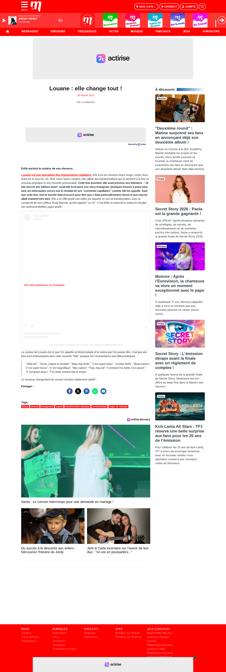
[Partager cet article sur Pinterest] (86, 393)
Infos (56, 637)
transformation (99, 406)
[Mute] (60, 20)
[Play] (5, 21)
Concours (59, 644)
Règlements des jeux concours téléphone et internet (160, 656)
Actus (113, 31)
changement (47, 406)
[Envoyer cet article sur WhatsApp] (94, 393)
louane (25, 406)
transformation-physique (77, 406)
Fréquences (87, 31)
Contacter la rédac (64, 648)
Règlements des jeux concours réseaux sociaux (160, 636)
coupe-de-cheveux (118, 406)
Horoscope (211, 31)
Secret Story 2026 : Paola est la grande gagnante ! (178, 211)
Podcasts (163, 31)
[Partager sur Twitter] (77, 393)
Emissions (58, 31)
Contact (26, 633)
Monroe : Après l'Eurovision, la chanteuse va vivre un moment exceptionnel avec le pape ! (179, 285)
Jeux (186, 31)
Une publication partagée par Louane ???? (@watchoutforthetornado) (85, 344)
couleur (59, 406)
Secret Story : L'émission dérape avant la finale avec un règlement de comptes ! (179, 360)
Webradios (30, 31)
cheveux (35, 406)
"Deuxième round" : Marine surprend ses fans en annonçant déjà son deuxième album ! (179, 135)
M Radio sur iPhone (127, 633)
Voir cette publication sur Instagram (44, 285)
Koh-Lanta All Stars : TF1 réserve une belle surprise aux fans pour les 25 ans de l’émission (179, 433)
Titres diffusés (30, 637)
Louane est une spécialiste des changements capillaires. (56, 175)
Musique (137, 31)
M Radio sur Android (128, 637)
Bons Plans (59, 633)
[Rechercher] (202, 6)
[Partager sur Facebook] (69, 393)
